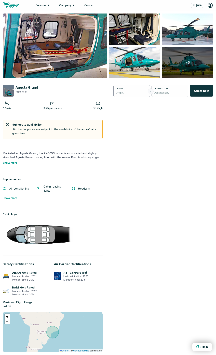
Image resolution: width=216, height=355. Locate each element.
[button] (7, 316)
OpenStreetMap (81, 350)
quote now (201, 91)
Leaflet (65, 350)
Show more (10, 162)
